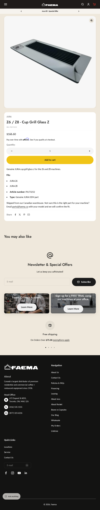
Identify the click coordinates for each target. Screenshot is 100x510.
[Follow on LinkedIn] (26, 473)
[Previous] (21, 11)
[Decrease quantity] (11, 151)
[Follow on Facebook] (6, 473)
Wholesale (55, 420)
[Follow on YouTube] (19, 473)
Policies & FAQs (57, 383)
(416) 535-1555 (15, 407)
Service (7, 452)
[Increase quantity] (89, 151)
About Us (55, 372)
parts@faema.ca (20, 206)
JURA (9, 116)
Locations (8, 447)
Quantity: (11, 144)
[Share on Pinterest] (24, 214)
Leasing (54, 393)
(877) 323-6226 (15, 413)
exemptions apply (61, 340)
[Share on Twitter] (20, 214)
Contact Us (55, 377)
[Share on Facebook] (15, 214)
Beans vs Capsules (58, 409)
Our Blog (55, 415)
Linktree (54, 431)
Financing (55, 388)
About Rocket (56, 404)
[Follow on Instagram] (12, 473)
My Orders (55, 425)
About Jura (55, 399)
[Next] (78, 11)
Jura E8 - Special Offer (50, 11)
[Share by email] (28, 214)
